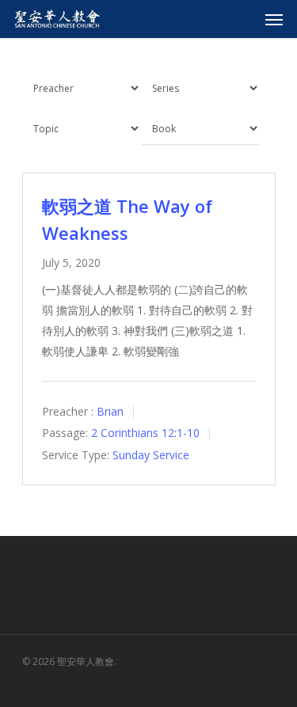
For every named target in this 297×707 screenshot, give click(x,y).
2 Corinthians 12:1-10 (145, 433)
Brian (110, 411)
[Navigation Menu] (274, 19)
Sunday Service (150, 454)
